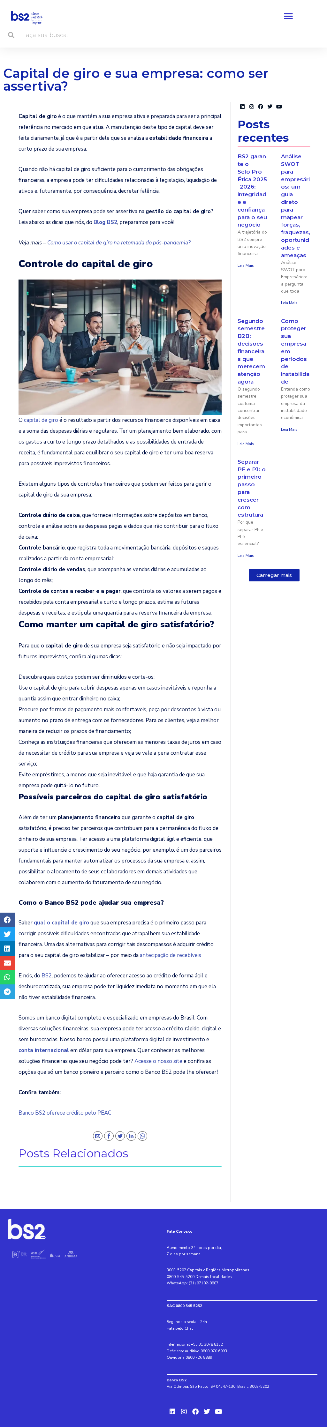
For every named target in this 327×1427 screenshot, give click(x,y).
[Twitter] (120, 1136)
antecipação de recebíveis (170, 955)
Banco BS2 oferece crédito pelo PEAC (65, 1113)
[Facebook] (109, 1136)
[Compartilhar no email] (7, 963)
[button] (288, 16)
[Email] (98, 1136)
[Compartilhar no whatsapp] (7, 977)
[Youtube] (279, 106)
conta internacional (44, 1050)
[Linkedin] (242, 106)
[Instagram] (251, 106)
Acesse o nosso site (159, 1061)
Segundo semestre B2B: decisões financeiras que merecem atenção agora (251, 351)
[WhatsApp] (142, 1136)
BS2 (47, 975)
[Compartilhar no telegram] (7, 991)
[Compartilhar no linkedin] (7, 948)
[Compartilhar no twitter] (7, 934)
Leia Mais (246, 265)
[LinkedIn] (131, 1136)
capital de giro (41, 420)
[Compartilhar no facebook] (7, 920)
